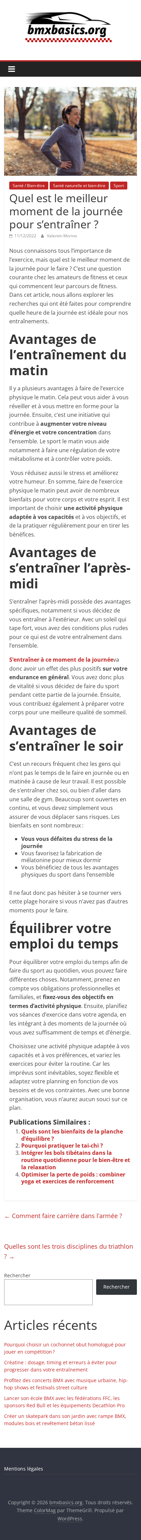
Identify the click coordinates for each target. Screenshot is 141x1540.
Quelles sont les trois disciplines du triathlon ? (68, 1251)
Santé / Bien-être (29, 185)
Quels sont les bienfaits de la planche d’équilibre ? (72, 1135)
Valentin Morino (62, 236)
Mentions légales (23, 1468)
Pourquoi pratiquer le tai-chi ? (62, 1145)
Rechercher (17, 1275)
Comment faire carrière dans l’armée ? (63, 1216)
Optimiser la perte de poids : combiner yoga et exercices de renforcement (73, 1178)
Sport (119, 185)
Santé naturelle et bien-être (79, 185)
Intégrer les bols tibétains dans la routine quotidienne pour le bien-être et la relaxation (75, 1160)
